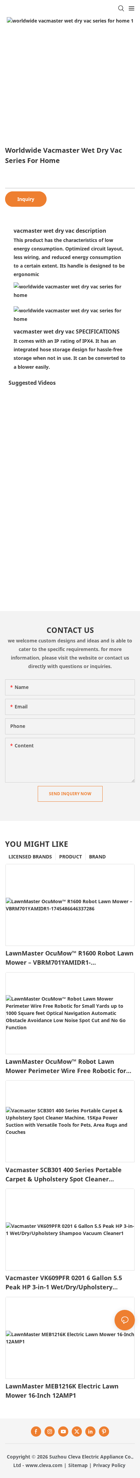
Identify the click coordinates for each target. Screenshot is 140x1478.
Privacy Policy (109, 1465)
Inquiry (25, 199)
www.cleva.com (44, 1465)
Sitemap (78, 1465)
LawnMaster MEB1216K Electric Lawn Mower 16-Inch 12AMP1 (62, 1390)
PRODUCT (70, 856)
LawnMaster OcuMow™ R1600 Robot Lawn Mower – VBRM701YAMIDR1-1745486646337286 (69, 958)
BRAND (97, 856)
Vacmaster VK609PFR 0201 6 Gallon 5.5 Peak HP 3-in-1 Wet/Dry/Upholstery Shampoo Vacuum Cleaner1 (63, 1283)
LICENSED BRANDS (30, 856)
